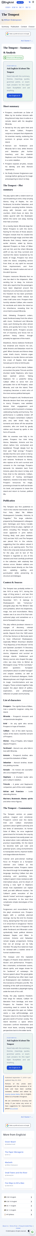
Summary (5, 26)
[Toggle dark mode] (29, 1231)
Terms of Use (13, 1226)
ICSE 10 (15, 7)
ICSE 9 (8, 7)
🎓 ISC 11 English (10, 1206)
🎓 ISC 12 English (10, 1210)
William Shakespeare (13, 20)
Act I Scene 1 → (27, 41)
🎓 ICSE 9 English (10, 1197)
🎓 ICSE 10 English (10, 1201)
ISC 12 (28, 7)
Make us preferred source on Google (19, 33)
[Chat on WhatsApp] (32, 1232)
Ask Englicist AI (14, 96)
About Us (5, 1226)
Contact (18, 1228)
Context (24, 26)
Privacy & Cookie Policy (25, 1226)
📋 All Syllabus (9, 1214)
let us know (14, 1108)
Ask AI (20, 2)
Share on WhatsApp (14, 57)
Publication (15, 26)
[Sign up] (30, 2)
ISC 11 (21, 7)
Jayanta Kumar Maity (12, 1094)
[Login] (33, 2)
